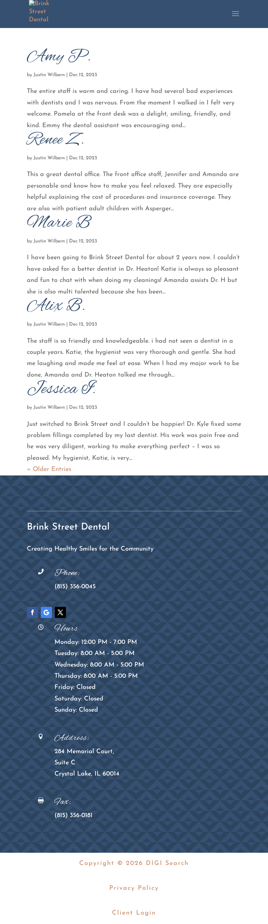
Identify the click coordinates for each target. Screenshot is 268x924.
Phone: (67, 573)
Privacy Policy (134, 888)
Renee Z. (56, 140)
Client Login (134, 913)
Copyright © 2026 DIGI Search (134, 863)
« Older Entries (49, 469)
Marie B (59, 223)
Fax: (62, 802)
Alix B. (56, 306)
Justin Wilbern (49, 75)
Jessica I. (61, 389)
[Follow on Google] (46, 612)
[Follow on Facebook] (32, 612)
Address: (71, 738)
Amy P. (59, 57)
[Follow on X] (60, 612)
